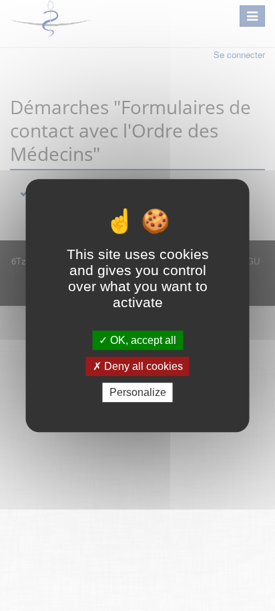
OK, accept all (141, 340)
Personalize (137, 392)
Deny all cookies (142, 366)
